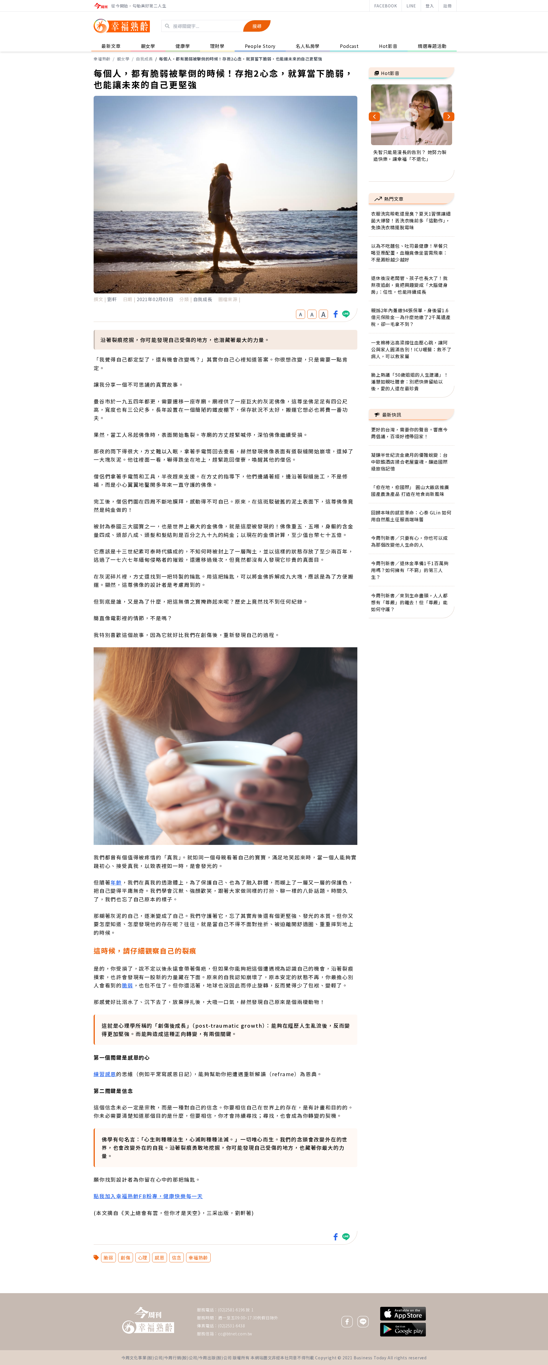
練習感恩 (105, 1074)
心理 (143, 1257)
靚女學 (123, 59)
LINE (411, 6)
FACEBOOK (385, 6)
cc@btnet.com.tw (235, 1333)
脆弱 (127, 985)
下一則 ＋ (383, 1292)
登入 (430, 6)
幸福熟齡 (102, 59)
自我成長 (144, 59)
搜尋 (256, 26)
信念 (177, 1257)
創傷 (125, 1257)
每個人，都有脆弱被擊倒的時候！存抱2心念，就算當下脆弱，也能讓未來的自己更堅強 (240, 59)
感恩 (159, 1257)
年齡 (116, 882)
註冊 (447, 6)
